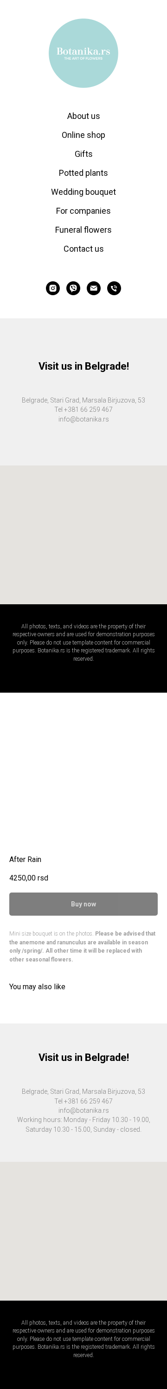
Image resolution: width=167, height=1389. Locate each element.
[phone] (114, 288)
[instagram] (53, 288)
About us (83, 116)
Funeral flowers (83, 230)
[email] (94, 288)
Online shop (83, 135)
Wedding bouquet (83, 192)
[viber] (73, 288)
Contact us (84, 249)
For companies (83, 211)
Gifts (84, 154)
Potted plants (83, 173)
